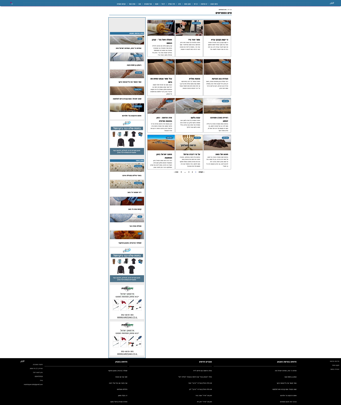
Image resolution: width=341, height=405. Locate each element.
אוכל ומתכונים (148, 4)
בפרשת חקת (224, 157)
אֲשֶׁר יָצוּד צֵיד (194, 39)
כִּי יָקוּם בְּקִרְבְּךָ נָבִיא (219, 39)
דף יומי (196, 4)
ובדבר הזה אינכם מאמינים (288, 402)
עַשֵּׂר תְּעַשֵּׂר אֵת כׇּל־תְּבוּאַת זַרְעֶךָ (129, 82)
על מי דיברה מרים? (191, 154)
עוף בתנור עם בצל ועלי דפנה (118, 383)
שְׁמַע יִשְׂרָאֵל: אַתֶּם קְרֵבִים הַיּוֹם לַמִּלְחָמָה (127, 99)
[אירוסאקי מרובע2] (127, 318)
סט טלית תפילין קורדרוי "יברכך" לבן (200, 389)
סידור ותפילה (171, 4)
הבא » (176, 172)
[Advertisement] (189, 195)
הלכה (179, 4)
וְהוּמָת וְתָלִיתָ (194, 78)
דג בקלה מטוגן (122, 395)
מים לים (230, 9)
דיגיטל (163, 4)
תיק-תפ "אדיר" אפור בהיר (203, 395)
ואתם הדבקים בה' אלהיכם (131, 115)
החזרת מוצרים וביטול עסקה (118, 402)
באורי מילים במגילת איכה (131, 175)
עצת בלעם (195, 117)
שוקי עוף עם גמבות (121, 377)
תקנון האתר (335, 365)
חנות (140, 4)
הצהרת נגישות (334, 369)
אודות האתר (132, 4)
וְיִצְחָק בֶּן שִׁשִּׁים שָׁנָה (134, 65)
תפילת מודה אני (135, 226)
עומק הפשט (187, 4)
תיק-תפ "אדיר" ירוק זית (204, 402)
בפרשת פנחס (224, 124)
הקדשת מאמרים (121, 4)
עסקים (156, 4)
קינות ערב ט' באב (134, 209)
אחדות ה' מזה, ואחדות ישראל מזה (128, 48)
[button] (12, 4)
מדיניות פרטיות (334, 361)
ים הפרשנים (204, 4)
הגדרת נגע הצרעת (220, 78)
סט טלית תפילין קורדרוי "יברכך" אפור (200, 383)
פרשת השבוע (214, 4)
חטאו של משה (221, 154)
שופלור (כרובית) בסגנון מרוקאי (129, 243)
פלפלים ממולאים (122, 389)
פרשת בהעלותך (189, 157)
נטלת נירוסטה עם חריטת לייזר (202, 371)
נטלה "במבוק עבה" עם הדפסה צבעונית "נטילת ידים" (195, 377)
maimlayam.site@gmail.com (33, 384)
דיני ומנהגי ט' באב (134, 192)
